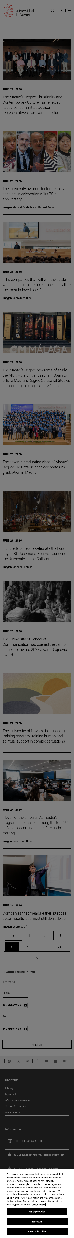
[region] (37, 1203)
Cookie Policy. (38, 1204)
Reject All (37, 1221)
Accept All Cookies (37, 1231)
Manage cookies (37, 1211)
